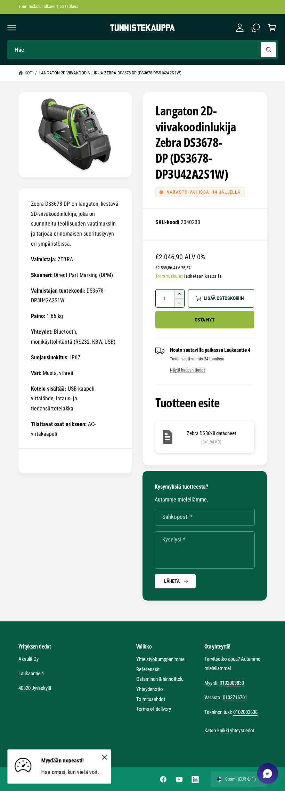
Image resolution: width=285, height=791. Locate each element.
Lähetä (172, 581)
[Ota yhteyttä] (256, 28)
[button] (12, 28)
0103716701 (235, 697)
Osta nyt (204, 320)
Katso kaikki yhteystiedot (229, 730)
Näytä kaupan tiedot (187, 370)
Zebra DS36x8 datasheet (211, 433)
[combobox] (142, 49)
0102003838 (245, 712)
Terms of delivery (153, 709)
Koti (29, 72)
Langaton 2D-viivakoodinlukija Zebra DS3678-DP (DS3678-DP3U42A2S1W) (110, 72)
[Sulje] (104, 757)
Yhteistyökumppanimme (160, 659)
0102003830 (232, 683)
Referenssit (148, 669)
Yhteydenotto (149, 689)
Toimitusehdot (150, 699)
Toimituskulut (169, 276)
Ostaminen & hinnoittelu (160, 679)
